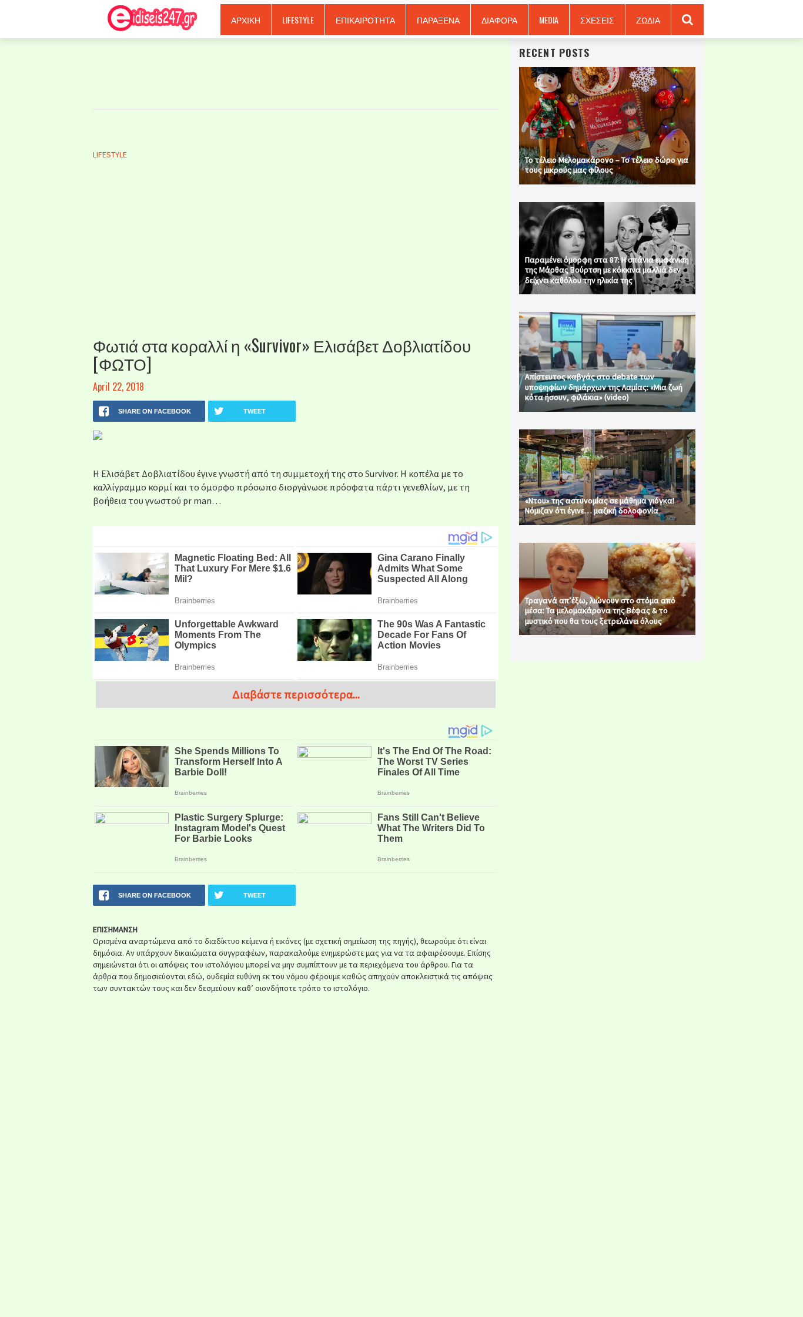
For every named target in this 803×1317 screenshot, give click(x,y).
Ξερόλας (148, 19)
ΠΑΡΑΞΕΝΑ (438, 20)
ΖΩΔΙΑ (648, 20)
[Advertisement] (296, 260)
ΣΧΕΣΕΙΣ (597, 20)
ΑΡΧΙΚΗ (245, 20)
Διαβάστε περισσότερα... (296, 694)
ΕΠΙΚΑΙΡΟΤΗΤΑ (365, 20)
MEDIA (548, 20)
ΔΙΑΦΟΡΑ (499, 20)
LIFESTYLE (298, 20)
